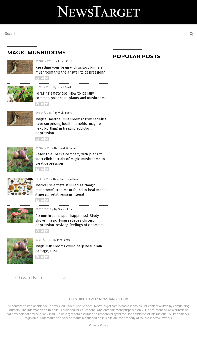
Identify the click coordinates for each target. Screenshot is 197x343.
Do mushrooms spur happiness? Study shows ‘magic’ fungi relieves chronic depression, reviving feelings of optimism (69, 220)
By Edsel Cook (64, 61)
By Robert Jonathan (65, 179)
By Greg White (63, 209)
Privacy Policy (98, 325)
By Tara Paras (61, 240)
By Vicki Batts (63, 113)
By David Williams (65, 148)
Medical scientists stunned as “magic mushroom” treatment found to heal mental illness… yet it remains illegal (71, 190)
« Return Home (29, 277)
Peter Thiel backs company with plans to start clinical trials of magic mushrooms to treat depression (70, 159)
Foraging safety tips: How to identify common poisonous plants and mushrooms (70, 95)
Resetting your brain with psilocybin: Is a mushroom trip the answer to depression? (70, 69)
